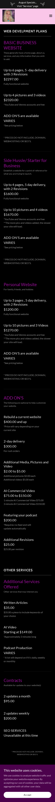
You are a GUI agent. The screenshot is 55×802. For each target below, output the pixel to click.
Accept (27, 795)
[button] (51, 16)
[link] (8, 16)
